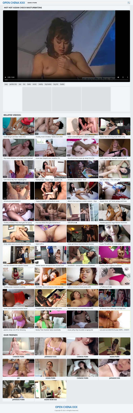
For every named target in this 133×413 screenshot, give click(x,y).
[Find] (128, 2)
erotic (35, 84)
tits (24, 84)
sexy (6, 84)
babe (29, 84)
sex (20, 84)
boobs (62, 84)
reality (41, 84)
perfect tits (13, 84)
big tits (56, 84)
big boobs (48, 84)
